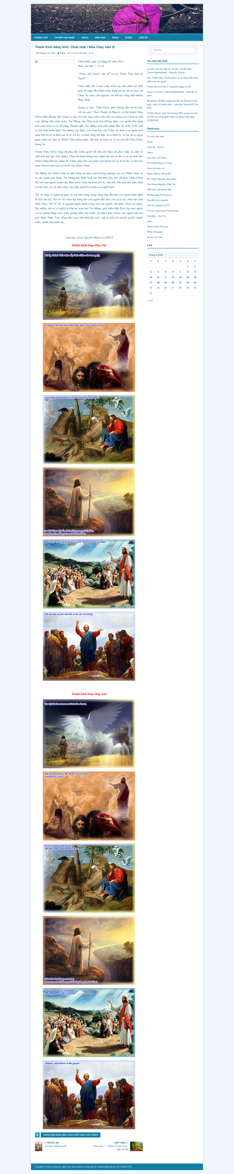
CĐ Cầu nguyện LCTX (158, 205)
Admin (63, 53)
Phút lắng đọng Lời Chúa (159, 163)
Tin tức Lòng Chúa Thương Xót (162, 210)
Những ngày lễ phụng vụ (159, 195)
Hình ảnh (100, 37)
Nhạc (115, 37)
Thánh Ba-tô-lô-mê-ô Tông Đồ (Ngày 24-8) (168, 86)
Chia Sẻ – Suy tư (155, 147)
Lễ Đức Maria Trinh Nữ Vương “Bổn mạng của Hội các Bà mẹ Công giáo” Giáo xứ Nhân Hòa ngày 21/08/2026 (172, 117)
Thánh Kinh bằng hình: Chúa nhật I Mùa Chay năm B (70, 1135)
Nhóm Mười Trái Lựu (157, 226)
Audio (128, 37)
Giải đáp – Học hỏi (156, 216)
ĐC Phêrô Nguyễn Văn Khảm (162, 179)
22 (188, 282)
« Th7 (150, 300)
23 (195, 282)
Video (85, 37)
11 (158, 277)
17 (151, 282)
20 (173, 282)
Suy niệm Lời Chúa (156, 157)
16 (195, 277)
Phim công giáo (155, 232)
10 (151, 277)
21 (180, 282)
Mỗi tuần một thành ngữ (159, 189)
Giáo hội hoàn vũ (155, 168)
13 (173, 277)
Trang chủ (41, 37)
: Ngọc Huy (66, 1167)
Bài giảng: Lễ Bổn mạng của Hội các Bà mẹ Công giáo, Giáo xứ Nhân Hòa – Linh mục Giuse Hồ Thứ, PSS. (173, 104)
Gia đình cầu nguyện (157, 200)
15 (188, 277)
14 (180, 277)
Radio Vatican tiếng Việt (159, 173)
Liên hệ (143, 37)
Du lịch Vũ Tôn (154, 237)
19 (165, 282)
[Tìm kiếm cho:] (173, 50)
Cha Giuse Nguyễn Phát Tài (161, 184)
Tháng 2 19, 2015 (47, 53)
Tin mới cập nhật (64, 37)
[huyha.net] (117, 31)
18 (158, 282)
